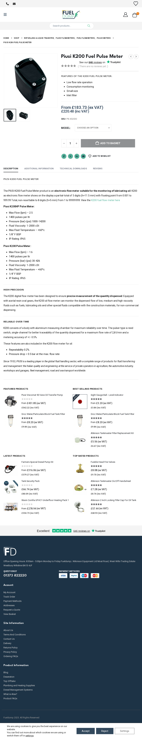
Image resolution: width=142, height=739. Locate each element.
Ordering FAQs (10, 656)
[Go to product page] (10, 401)
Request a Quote (11, 609)
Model (65, 128)
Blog (5, 672)
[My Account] (125, 14)
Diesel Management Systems (18, 689)
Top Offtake (9, 681)
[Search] (89, 26)
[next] (136, 56)
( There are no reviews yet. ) (93, 66)
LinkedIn (77, 156)
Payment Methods (12, 601)
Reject (104, 731)
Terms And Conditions (14, 634)
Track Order (9, 596)
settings (29, 735)
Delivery (7, 643)
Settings (124, 731)
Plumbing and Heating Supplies (19, 685)
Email (83, 156)
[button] (6, 15)
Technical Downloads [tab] (73, 168)
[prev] (130, 56)
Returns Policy (10, 647)
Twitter (70, 156)
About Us (8, 630)
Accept (86, 731)
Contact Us (9, 639)
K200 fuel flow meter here (105, 200)
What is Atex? (10, 694)
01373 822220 (15, 575)
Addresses (9, 605)
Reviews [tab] (97, 168)
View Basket (9, 614)
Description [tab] (10, 168)
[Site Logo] (71, 14)
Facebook (64, 156)
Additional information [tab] (39, 168)
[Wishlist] (136, 3)
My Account (9, 592)
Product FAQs (10, 698)
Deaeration (8, 676)
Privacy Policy (10, 652)
